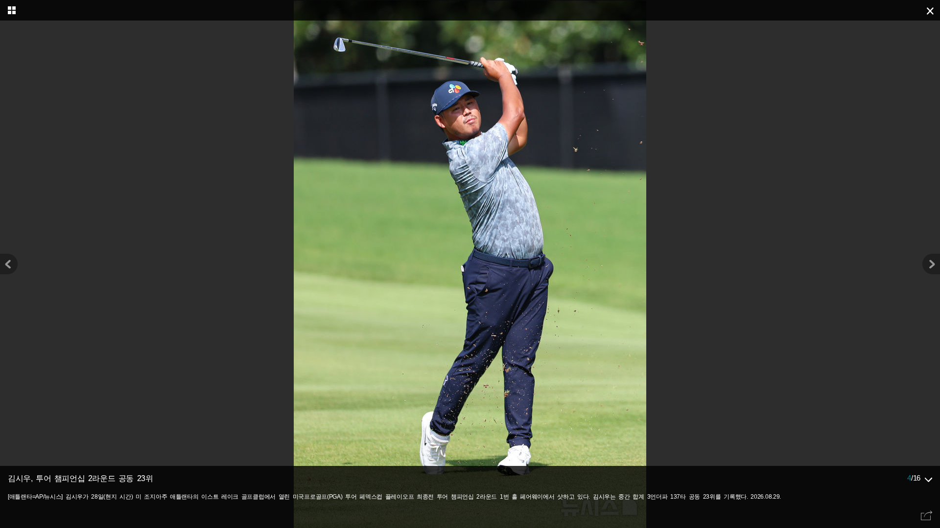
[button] (931, 264)
